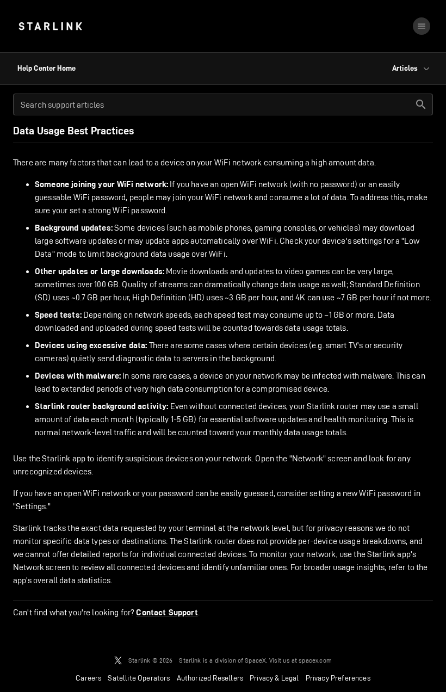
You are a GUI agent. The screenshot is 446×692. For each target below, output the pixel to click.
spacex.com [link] (315, 660)
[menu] (421, 26)
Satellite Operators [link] (139, 678)
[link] (50, 26)
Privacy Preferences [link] (338, 678)
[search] (421, 104)
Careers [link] (88, 678)
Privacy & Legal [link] (274, 678)
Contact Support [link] (166, 612)
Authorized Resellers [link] (210, 678)
